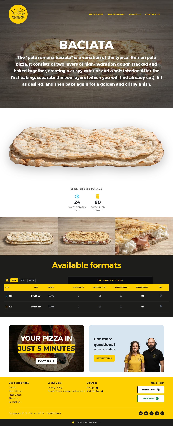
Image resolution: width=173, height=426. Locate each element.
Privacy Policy (55, 387)
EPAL (14, 280)
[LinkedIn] (157, 413)
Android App (93, 391)
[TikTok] (151, 413)
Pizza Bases (96, 14)
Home (12, 387)
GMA (23, 280)
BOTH (31, 280)
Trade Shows (116, 14)
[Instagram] (141, 413)
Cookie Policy (55, 391)
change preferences (73, 391)
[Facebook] (162, 413)
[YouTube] (146, 413)
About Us (135, 14)
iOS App (90, 387)
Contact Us (152, 14)
